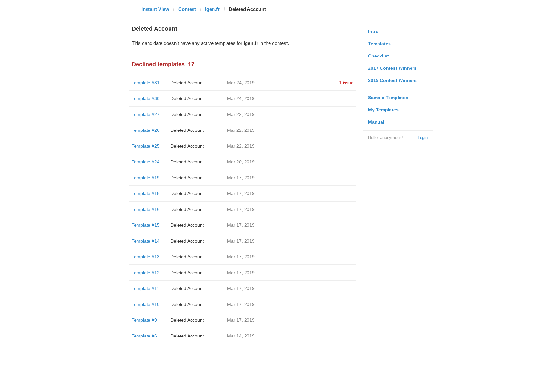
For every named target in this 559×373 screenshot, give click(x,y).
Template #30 (145, 98)
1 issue (346, 82)
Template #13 (145, 256)
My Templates (383, 109)
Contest (187, 9)
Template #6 (144, 335)
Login (423, 137)
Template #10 (145, 304)
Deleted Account (187, 82)
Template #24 (145, 161)
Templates (379, 43)
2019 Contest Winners (392, 80)
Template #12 (145, 272)
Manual (376, 122)
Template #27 (145, 114)
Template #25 (145, 146)
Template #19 (145, 177)
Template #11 (145, 288)
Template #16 (145, 209)
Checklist (378, 55)
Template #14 (145, 240)
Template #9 (144, 320)
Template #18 (145, 193)
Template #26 (145, 130)
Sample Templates (388, 97)
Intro (373, 31)
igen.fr (212, 9)
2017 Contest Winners (392, 68)
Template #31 (145, 82)
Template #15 (145, 225)
